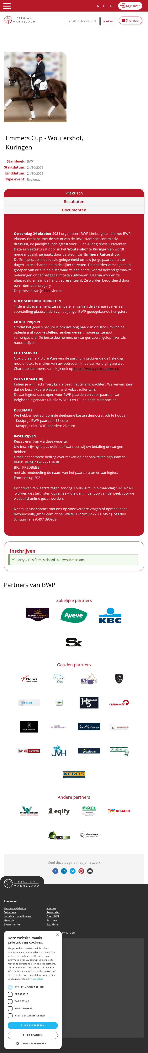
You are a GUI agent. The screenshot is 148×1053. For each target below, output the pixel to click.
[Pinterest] (81, 873)
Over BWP (52, 916)
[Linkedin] (64, 873)
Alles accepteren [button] (33, 1025)
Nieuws (51, 908)
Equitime (52, 924)
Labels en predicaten (17, 916)
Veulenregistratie (15, 908)
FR (105, 6)
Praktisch (74, 193)
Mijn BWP (133, 6)
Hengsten (10, 920)
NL (99, 6)
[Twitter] (73, 873)
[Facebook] (55, 873)
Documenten (74, 210)
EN (110, 6)
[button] (33, 1043)
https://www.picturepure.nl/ (96, 368)
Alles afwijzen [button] (33, 1035)
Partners (51, 920)
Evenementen (13, 924)
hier (47, 290)
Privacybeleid (35, 978)
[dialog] (33, 990)
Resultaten (74, 201)
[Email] (90, 873)
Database (10, 912)
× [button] (57, 935)
